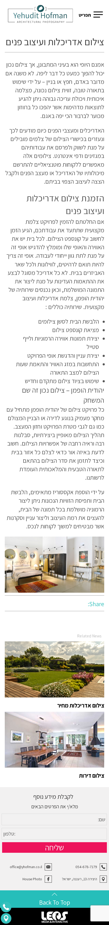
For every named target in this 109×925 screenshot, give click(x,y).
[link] (40, 15)
